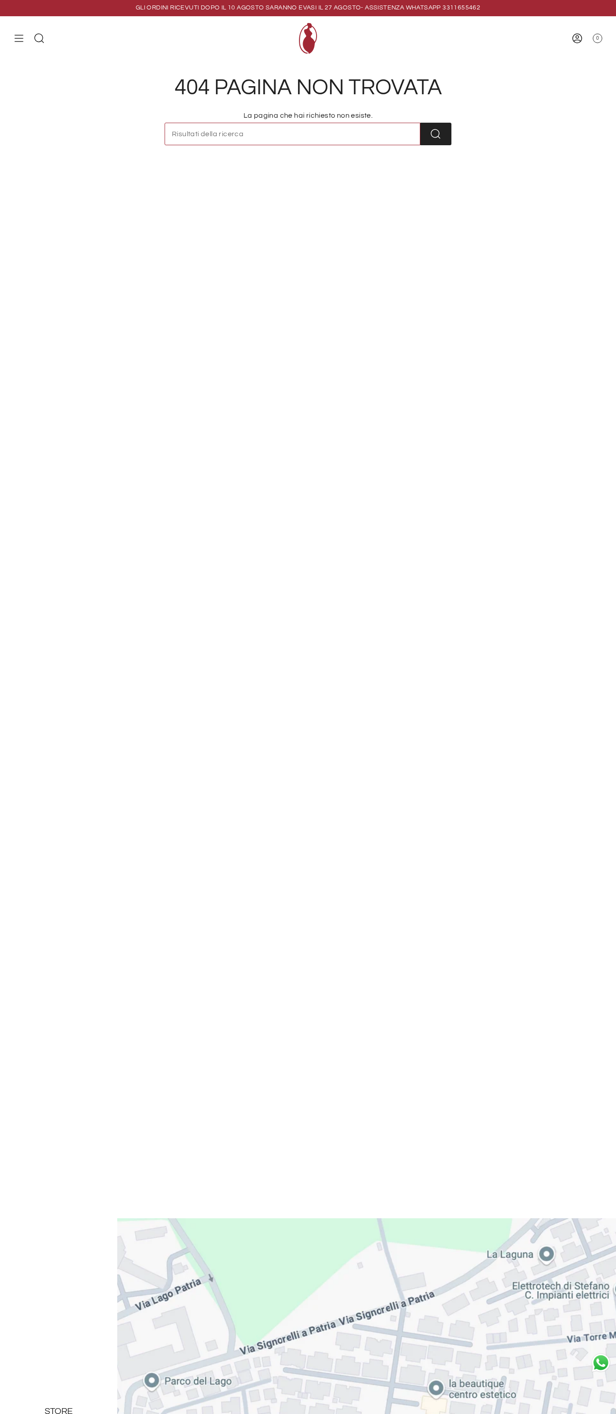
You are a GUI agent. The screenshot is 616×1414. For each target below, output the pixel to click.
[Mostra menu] (19, 38)
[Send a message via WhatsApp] (600, 1362)
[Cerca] (435, 134)
